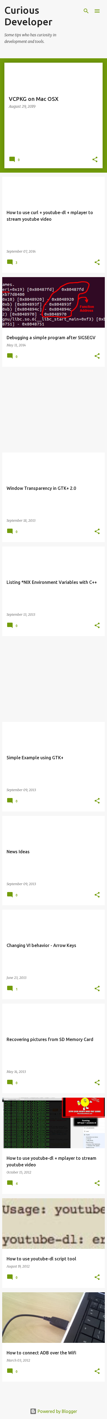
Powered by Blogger (56, 1411)
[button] (95, 160)
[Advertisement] (53, 409)
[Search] (86, 11)
